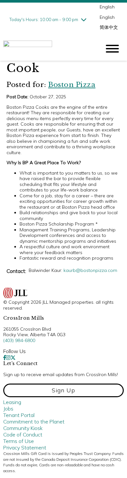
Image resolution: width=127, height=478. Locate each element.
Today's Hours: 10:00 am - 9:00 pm (43, 19)
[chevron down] (84, 19)
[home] (47, 49)
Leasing (12, 402)
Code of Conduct (22, 434)
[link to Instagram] (8, 357)
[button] (63, 390)
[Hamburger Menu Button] (112, 48)
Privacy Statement (24, 447)
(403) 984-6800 (19, 340)
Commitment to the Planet (33, 421)
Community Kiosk (23, 428)
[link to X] (13, 357)
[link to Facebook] (4, 357)
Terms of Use (18, 441)
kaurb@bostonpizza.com (90, 270)
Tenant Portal (19, 415)
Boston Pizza (71, 84)
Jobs (8, 408)
